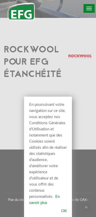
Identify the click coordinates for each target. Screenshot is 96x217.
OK (64, 211)
